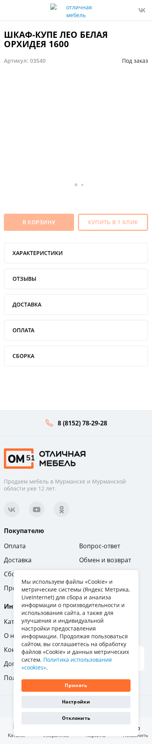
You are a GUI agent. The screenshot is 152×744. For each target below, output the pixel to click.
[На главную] (45, 458)
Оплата (15, 546)
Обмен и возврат (105, 560)
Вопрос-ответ (99, 546)
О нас (12, 635)
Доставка (18, 560)
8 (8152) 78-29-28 (82, 423)
